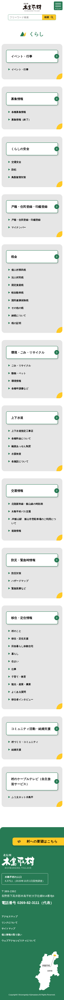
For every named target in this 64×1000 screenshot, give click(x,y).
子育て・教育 (18, 676)
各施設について (19, 461)
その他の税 (17, 308)
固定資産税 (17, 285)
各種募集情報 (18, 112)
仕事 (13, 669)
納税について (18, 315)
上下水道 (17, 417)
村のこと (16, 631)
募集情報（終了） (21, 119)
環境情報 (16, 381)
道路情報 (16, 531)
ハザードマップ (19, 581)
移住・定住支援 (19, 638)
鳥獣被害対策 (18, 177)
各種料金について (21, 438)
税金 (14, 256)
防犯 (13, 169)
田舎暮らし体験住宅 (22, 646)
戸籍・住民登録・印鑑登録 (29, 206)
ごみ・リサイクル (21, 365)
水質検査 (16, 454)
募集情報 (17, 98)
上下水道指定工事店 (22, 431)
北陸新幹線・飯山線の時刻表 (27, 504)
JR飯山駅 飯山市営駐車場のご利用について (33, 521)
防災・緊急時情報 (23, 560)
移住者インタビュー (22, 699)
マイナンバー (18, 227)
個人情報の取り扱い (12, 934)
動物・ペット (18, 373)
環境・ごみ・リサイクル (28, 352)
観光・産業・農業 (21, 684)
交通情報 (17, 490)
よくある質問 (18, 692)
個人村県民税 (18, 270)
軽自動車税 (17, 292)
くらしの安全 (20, 149)
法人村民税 (17, 277)
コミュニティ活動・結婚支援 (31, 728)
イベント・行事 (21, 56)
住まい (15, 661)
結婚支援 (16, 749)
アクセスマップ (10, 916)
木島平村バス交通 (21, 511)
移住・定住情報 (21, 617)
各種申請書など (19, 388)
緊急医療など (18, 588)
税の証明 (16, 323)
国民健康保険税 (19, 300)
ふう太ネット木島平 (22, 797)
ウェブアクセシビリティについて (19, 940)
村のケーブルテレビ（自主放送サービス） (31, 781)
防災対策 (16, 573)
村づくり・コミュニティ (24, 742)
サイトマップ (8, 928)
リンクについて (10, 922)
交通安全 (16, 162)
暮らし (15, 654)
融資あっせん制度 (21, 446)
